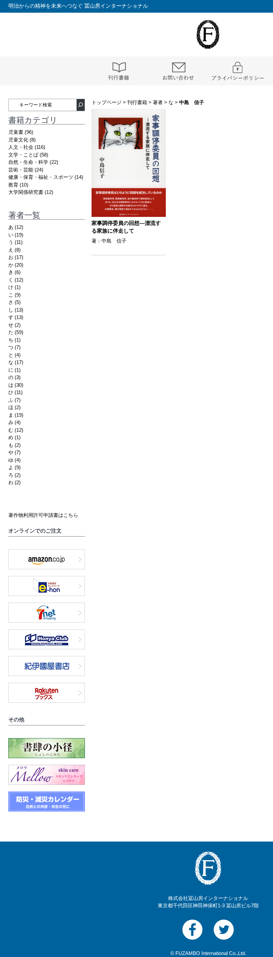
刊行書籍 (137, 102)
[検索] (81, 105)
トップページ (107, 102)
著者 (158, 102)
